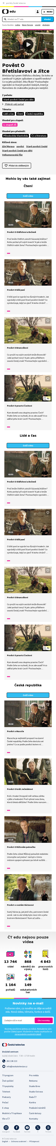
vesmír (38, 25)
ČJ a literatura (38, 135)
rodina (17, 25)
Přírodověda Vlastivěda (15, 135)
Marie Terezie (27, 25)
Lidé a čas (8, 113)
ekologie (46, 25)
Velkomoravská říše (12, 154)
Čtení (20, 113)
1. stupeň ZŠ (9, 124)
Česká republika (34, 113)
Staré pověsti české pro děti (18, 99)
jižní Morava (8, 146)
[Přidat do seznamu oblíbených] (48, 205)
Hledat (47, 19)
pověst (20, 146)
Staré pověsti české (36, 146)
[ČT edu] (8, 12)
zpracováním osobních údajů (28, 1034)
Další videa (28, 196)
